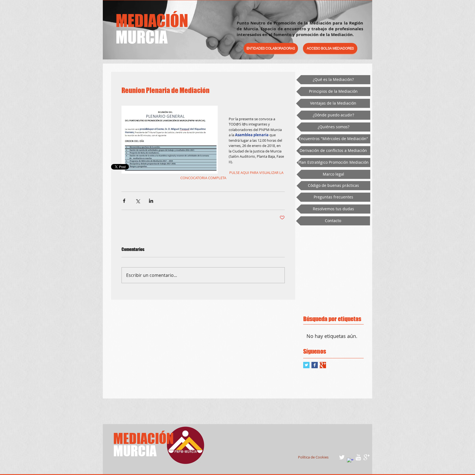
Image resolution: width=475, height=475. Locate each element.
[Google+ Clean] (366, 457)
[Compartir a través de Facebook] (124, 200)
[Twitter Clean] (342, 457)
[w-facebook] (350, 461)
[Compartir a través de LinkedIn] (151, 200)
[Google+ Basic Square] (323, 365)
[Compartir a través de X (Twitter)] (137, 200)
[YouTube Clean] (358, 457)
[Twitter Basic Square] (306, 365)
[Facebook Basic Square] (314, 365)
